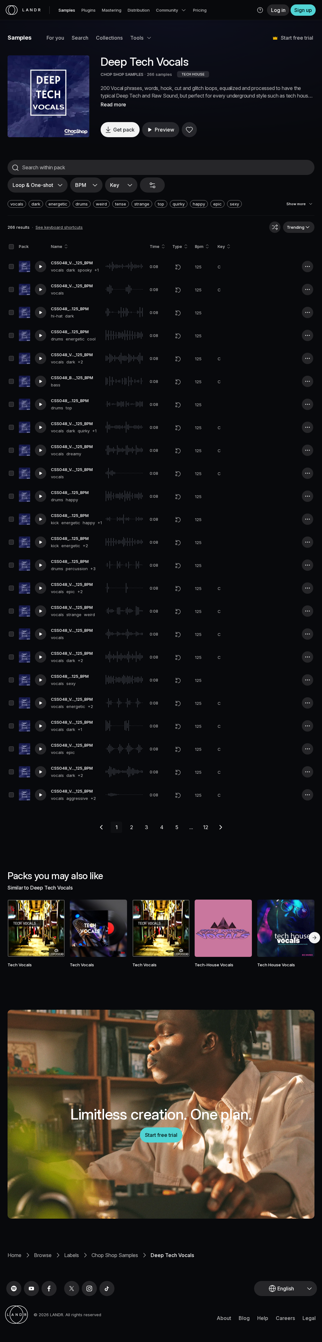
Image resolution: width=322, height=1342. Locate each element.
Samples (66, 10)
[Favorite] (189, 129)
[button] (260, 10)
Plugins (88, 10)
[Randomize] (274, 227)
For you (55, 38)
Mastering (111, 10)
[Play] (48, 96)
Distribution (139, 10)
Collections (109, 38)
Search (80, 38)
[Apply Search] (15, 168)
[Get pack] (54, 928)
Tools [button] (136, 38)
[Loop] (178, 266)
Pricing (200, 10)
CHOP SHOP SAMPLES (122, 74)
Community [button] (167, 10)
